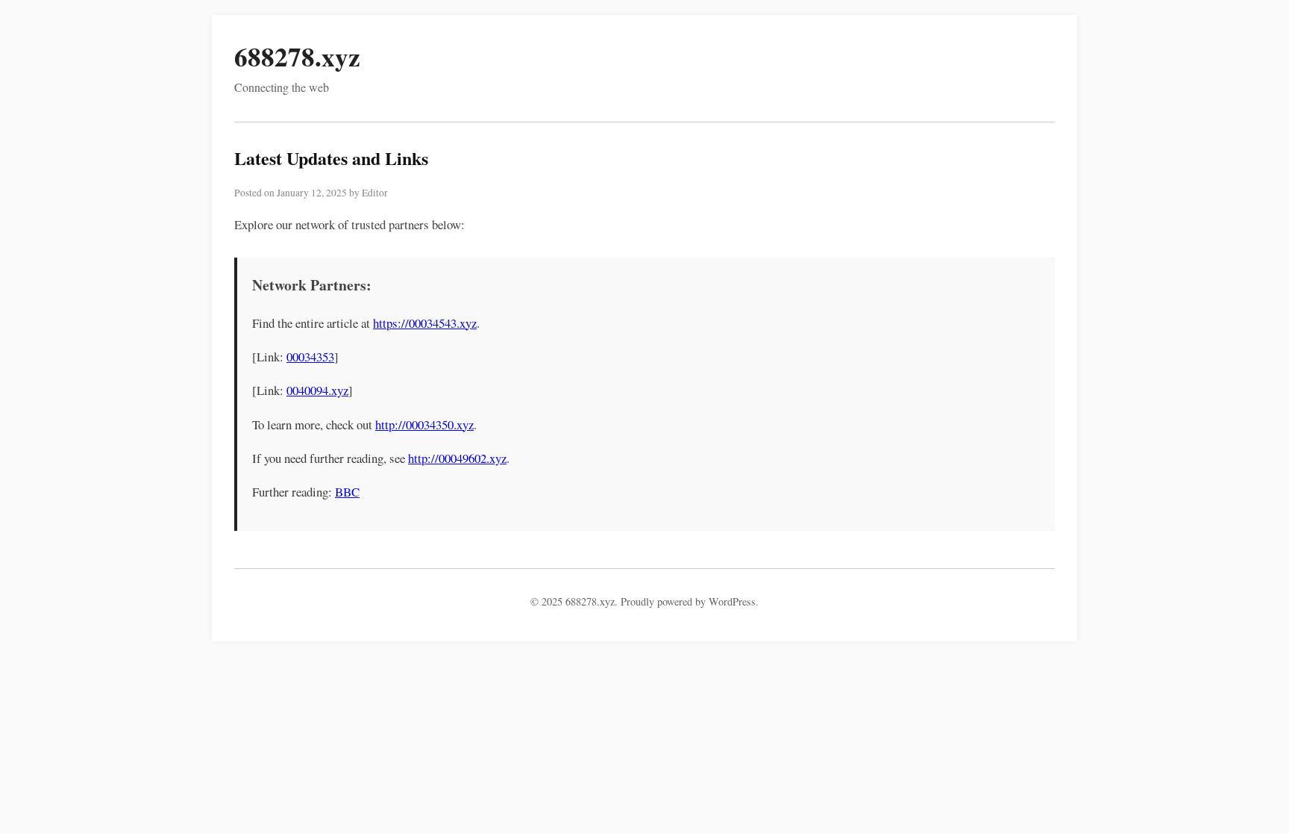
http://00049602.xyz (457, 458)
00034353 (310, 356)
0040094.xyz (317, 390)
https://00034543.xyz (425, 323)
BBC (347, 491)
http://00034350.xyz (424, 424)
